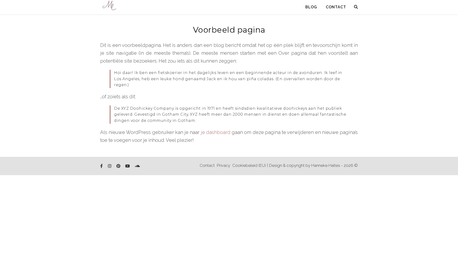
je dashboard (215, 132)
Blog (311, 7)
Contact (336, 7)
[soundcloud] (137, 166)
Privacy (223, 165)
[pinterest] (118, 166)
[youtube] (128, 166)
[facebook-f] (102, 166)
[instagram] (110, 166)
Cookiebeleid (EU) (249, 165)
